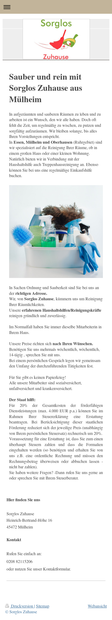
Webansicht (97, 606)
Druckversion (22, 606)
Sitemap (42, 606)
